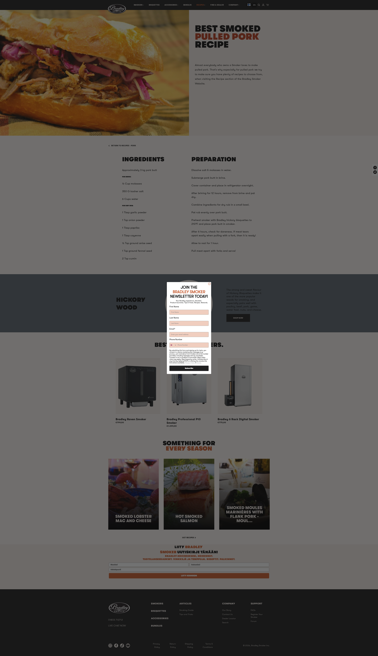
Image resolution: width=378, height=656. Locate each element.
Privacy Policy (190, 363)
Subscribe (189, 368)
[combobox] (173, 345)
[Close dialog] (209, 284)
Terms (199, 363)
